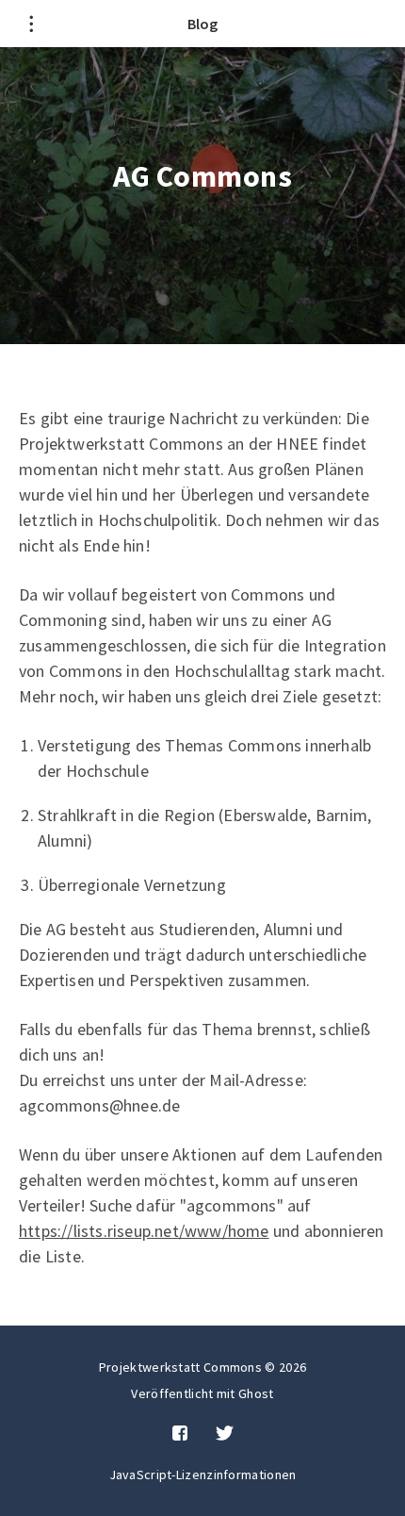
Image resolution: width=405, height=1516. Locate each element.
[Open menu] (30, 23)
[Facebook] (179, 1433)
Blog (202, 23)
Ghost (256, 1393)
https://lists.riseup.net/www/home (144, 1231)
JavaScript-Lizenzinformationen (203, 1474)
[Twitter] (225, 1433)
